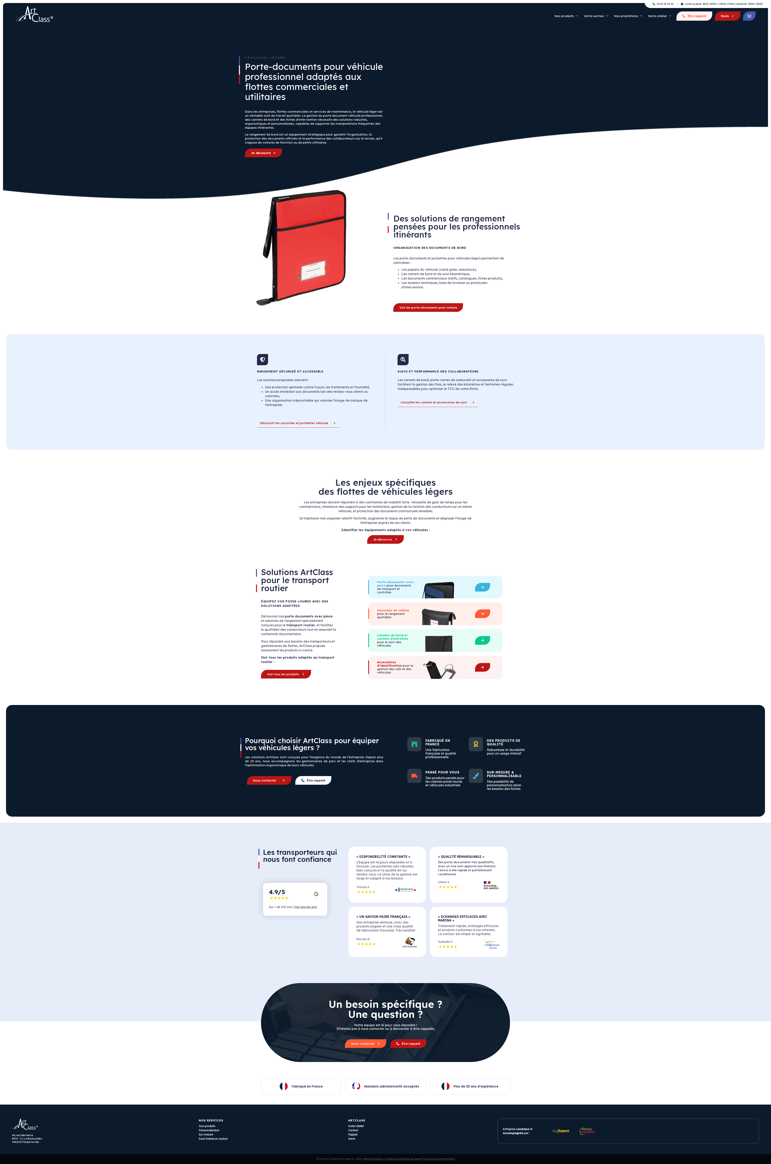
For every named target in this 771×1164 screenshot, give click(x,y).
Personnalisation (209, 1130)
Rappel (352, 1134)
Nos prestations (626, 16)
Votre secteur (594, 16)
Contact (353, 1130)
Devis (725, 16)
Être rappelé (697, 16)
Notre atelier (657, 16)
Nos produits (564, 16)
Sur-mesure (206, 1134)
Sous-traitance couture (213, 1139)
